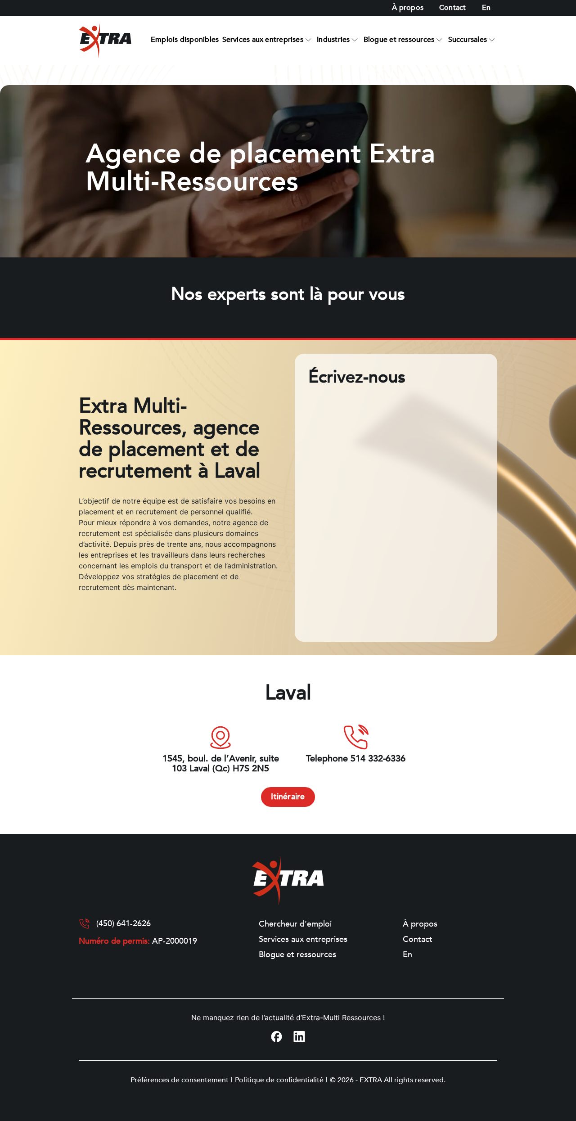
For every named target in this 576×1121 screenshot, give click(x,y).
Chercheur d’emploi (295, 924)
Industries (333, 40)
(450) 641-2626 (123, 924)
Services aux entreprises (262, 40)
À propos (407, 8)
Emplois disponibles (185, 40)
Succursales (467, 40)
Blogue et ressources (399, 40)
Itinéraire (288, 796)
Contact (452, 8)
